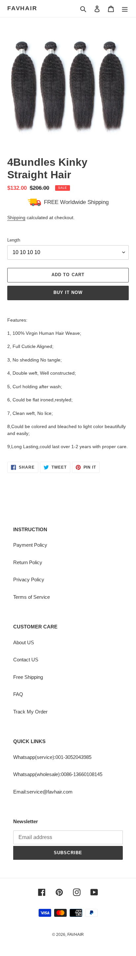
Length (13, 240)
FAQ (18, 694)
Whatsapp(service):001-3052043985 (52, 757)
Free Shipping (28, 677)
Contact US (25, 659)
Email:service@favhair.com (43, 792)
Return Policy (27, 562)
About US (23, 642)
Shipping (16, 217)
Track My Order (30, 711)
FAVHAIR (22, 8)
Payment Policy (30, 545)
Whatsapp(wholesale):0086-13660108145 (57, 774)
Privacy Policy (28, 579)
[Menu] (125, 9)
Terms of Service (31, 597)
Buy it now (68, 292)
